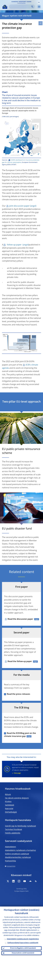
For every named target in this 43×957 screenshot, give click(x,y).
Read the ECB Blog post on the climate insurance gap (20, 734)
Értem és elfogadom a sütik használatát (23, 948)
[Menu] (39, 7)
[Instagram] (19, 881)
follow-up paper (14, 245)
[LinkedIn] (13, 881)
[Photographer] (41, 442)
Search (32, 6)
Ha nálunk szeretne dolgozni (17, 798)
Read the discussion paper (20, 619)
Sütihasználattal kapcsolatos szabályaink (22, 943)
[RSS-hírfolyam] (35, 881)
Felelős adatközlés (12, 833)
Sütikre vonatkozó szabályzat (17, 854)
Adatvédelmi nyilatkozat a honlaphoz (20, 850)
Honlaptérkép (11, 866)
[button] (38, 2)
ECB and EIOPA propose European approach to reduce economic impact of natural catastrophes (25, 769)
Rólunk (8, 794)
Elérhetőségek (11, 812)
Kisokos (8, 802)
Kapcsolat (9, 809)
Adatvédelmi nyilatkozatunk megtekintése (23, 939)
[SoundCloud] (30, 881)
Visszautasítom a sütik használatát (23, 953)
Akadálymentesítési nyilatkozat (18, 857)
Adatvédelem (10, 847)
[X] (7, 881)
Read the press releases (18, 694)
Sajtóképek (9, 805)
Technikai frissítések (13, 829)
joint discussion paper (19, 206)
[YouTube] (24, 881)
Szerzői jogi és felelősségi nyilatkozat (20, 826)
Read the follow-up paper (20, 662)
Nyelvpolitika (10, 861)
